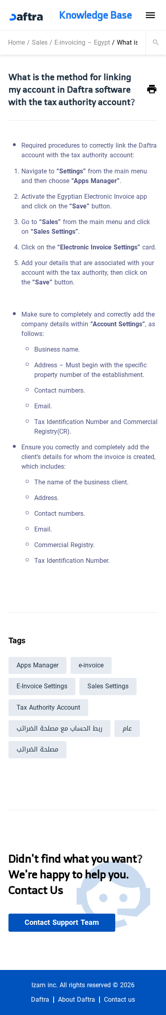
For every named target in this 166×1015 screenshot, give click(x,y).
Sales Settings (108, 686)
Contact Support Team (62, 922)
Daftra (40, 999)
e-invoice (91, 665)
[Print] (152, 89)
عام (127, 728)
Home (16, 42)
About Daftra (76, 999)
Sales (40, 42)
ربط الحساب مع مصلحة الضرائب (59, 728)
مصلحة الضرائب (37, 749)
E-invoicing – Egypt (82, 42)
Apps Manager (37, 665)
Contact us (119, 999)
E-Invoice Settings (42, 686)
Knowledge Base (95, 15)
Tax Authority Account (48, 707)
